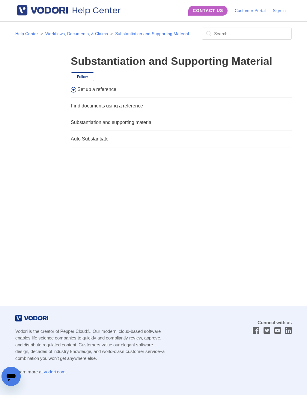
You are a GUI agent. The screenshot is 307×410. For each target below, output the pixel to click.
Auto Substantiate (90, 138)
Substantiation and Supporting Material (152, 33)
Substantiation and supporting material (112, 122)
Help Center (26, 33)
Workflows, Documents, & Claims (76, 33)
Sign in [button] (279, 10)
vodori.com (55, 371)
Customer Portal (250, 10)
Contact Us (208, 10)
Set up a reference (96, 89)
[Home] (71, 14)
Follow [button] (82, 77)
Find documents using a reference (107, 105)
